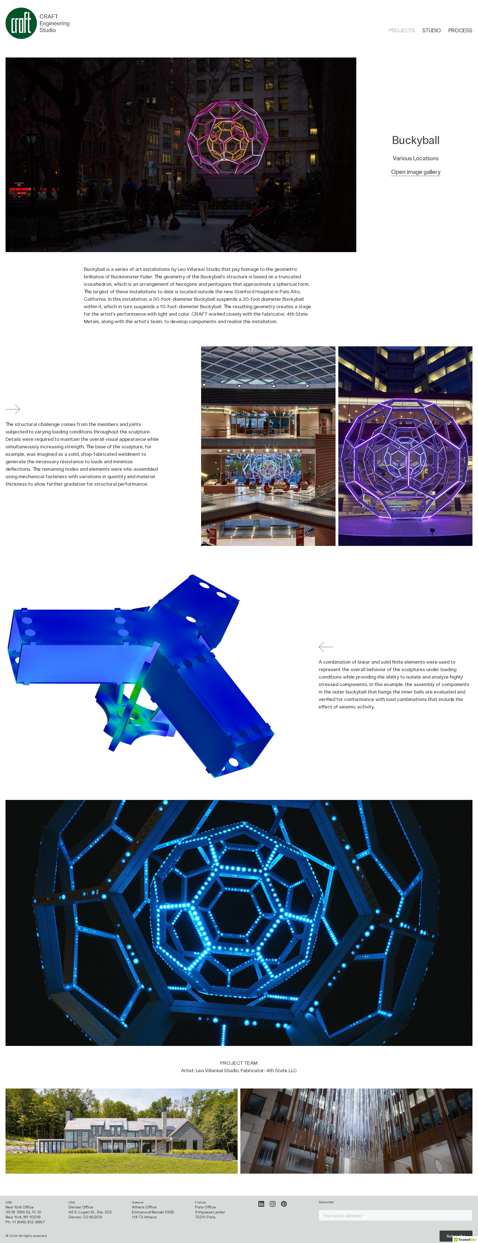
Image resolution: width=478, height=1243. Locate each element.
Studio (431, 30)
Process (460, 30)
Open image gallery (416, 172)
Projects (402, 30)
